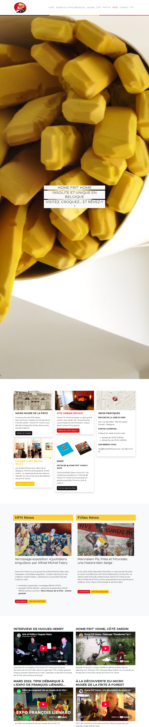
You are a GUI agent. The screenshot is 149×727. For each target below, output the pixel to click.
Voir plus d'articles (37, 601)
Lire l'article (21, 601)
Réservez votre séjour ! (68, 430)
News (115, 7)
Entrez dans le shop (67, 488)
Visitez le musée (24, 433)
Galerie (91, 7)
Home (51, 7)
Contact (124, 7)
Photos (107, 7)
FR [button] (131, 7)
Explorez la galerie (25, 484)
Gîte (99, 7)
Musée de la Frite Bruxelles (70, 7)
